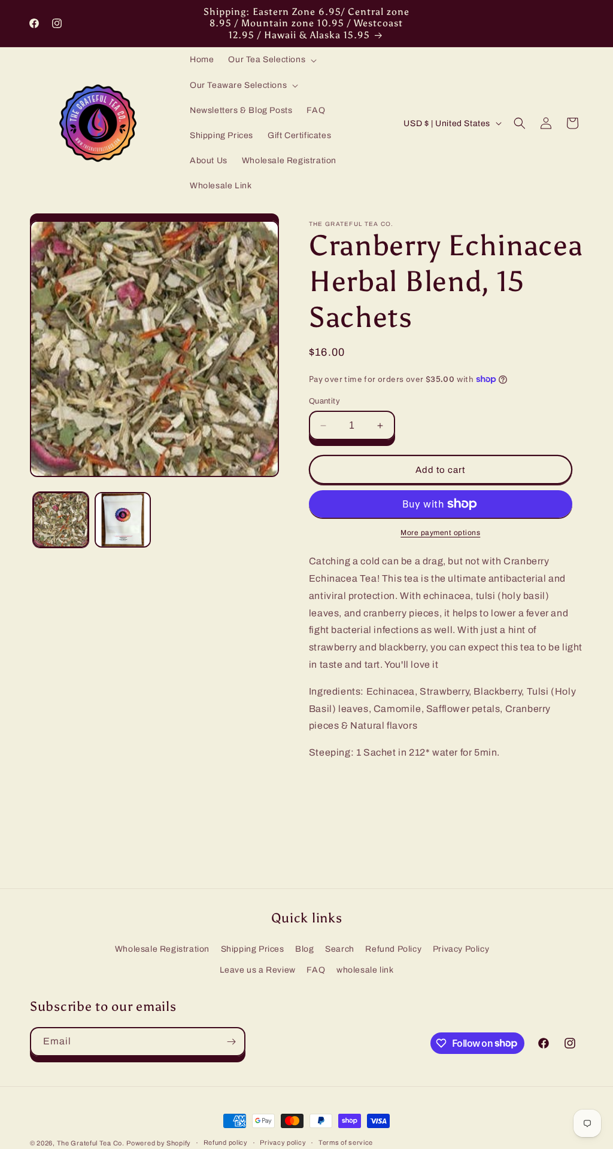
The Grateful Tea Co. (91, 1143)
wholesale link (364, 969)
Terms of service (345, 1142)
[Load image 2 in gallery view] (122, 520)
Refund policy (226, 1142)
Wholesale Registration (162, 949)
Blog (304, 949)
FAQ (315, 969)
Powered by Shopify (158, 1143)
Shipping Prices (252, 949)
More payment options (440, 532)
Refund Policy (393, 949)
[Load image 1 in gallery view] (61, 520)
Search (339, 949)
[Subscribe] (231, 1041)
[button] (271, 59)
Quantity (324, 401)
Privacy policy (283, 1142)
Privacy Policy (461, 949)
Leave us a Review (258, 969)
